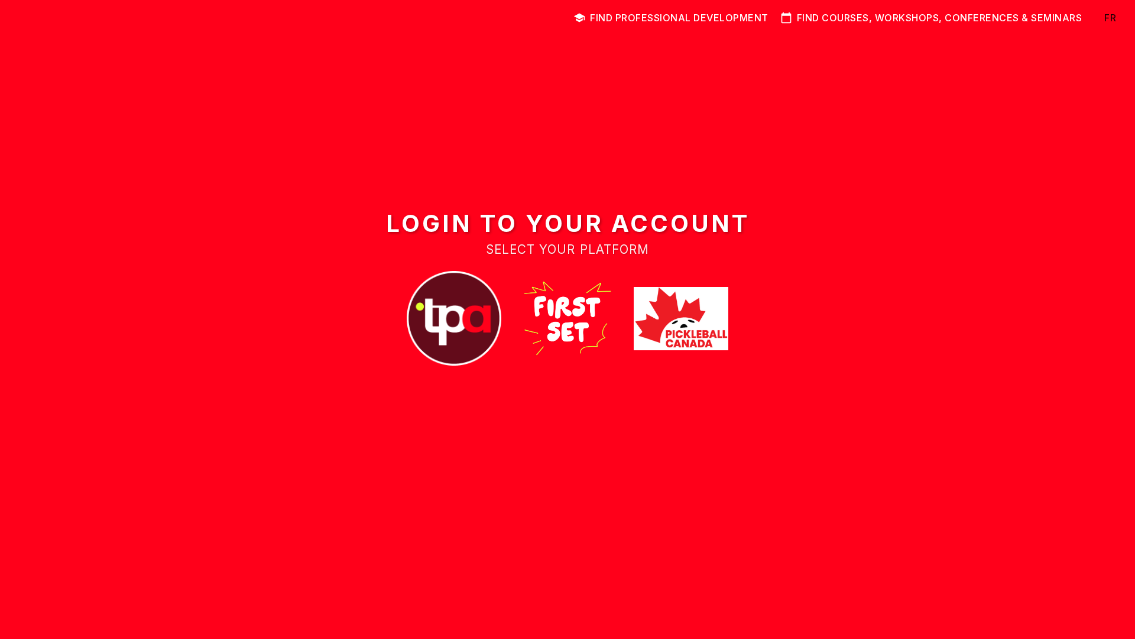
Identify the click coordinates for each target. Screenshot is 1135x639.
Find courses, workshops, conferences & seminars (939, 18)
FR (1110, 18)
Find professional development (679, 18)
